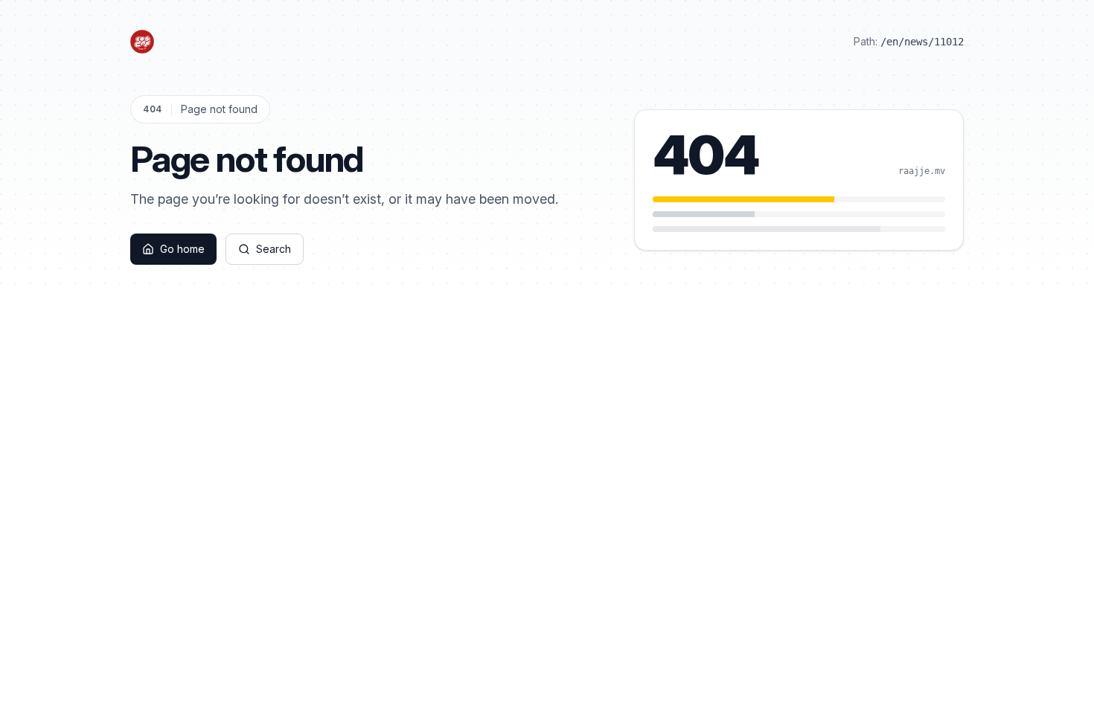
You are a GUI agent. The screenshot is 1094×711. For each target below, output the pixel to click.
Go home (182, 248)
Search (273, 248)
